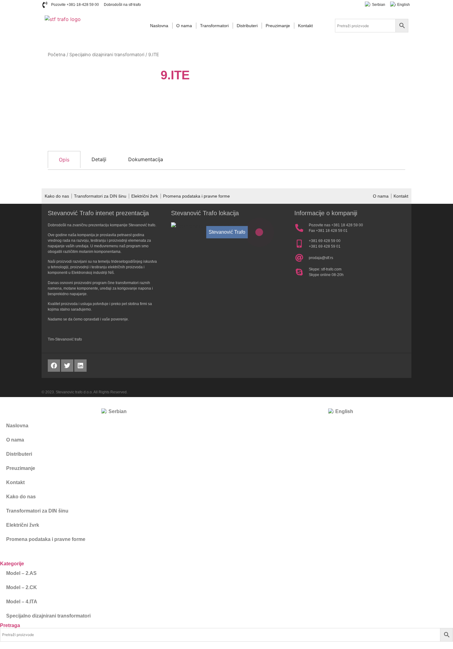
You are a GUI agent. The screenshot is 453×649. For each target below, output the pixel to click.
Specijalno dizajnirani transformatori (106, 54)
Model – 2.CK (21, 587)
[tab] (64, 159)
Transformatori (214, 25)
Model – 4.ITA (21, 601)
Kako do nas (57, 196)
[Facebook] (54, 365)
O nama (184, 25)
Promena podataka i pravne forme (196, 196)
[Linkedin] (80, 365)
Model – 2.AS (21, 573)
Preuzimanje (278, 25)
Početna (56, 54)
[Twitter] (67, 365)
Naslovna (159, 25)
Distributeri (247, 25)
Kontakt (305, 25)
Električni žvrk (144, 196)
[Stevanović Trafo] (259, 232)
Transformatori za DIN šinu (100, 196)
